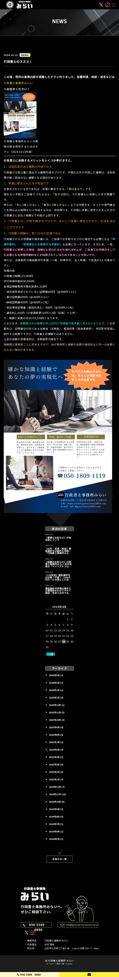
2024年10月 (55, 801)
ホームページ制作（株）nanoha (59, 964)
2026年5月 (54, 675)
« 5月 (50, 654)
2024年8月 (54, 816)
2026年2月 (54, 690)
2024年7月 (54, 824)
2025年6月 (54, 749)
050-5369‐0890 (38, 927)
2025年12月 (55, 705)
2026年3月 (54, 682)
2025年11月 (55, 712)
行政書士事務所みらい (18, 83)
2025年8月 (54, 734)
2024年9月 (54, 809)
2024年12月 (55, 786)
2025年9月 (54, 727)
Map (96, 948)
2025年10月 (55, 719)
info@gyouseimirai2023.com (81, 924)
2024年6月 (54, 831)
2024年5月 (54, 838)
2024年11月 (55, 794)
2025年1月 (54, 779)
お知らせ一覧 (59, 859)
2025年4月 (54, 757)
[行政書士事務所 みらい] (19, 4)
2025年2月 (54, 771)
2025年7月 (54, 742)
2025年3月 (54, 764)
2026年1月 (54, 697)
